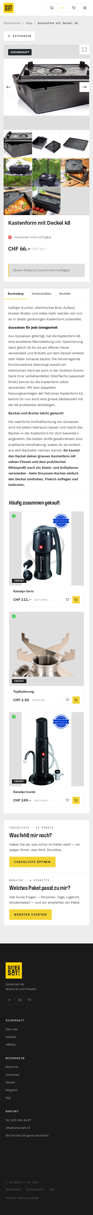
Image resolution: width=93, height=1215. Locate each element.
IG (19, 1000)
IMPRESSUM (13, 1189)
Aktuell (10, 1082)
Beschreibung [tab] (15, 293)
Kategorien (22, 36)
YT (29, 1000)
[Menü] (84, 7)
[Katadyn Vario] (46, 549)
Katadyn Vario (23, 591)
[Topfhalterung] (46, 649)
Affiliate (11, 1045)
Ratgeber (12, 1090)
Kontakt (11, 1037)
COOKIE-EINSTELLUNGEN (22, 1198)
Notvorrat (12, 1067)
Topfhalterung (23, 691)
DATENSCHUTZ (35, 1189)
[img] (14, 516)
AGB (52, 1189)
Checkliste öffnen (32, 862)
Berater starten (30, 914)
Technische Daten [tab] (41, 293)
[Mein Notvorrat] (62, 7)
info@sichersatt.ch (18, 1128)
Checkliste (12, 1075)
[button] (76, 599)
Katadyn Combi (24, 792)
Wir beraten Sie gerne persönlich (27, 1135)
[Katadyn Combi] (46, 749)
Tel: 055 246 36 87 (18, 1120)
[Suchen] (51, 7)
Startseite (12, 23)
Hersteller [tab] (65, 293)
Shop (29, 23)
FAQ (8, 1098)
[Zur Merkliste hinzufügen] (67, 599)
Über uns (11, 1029)
